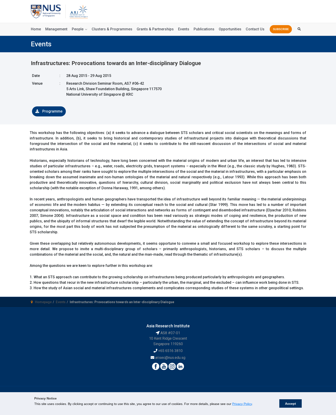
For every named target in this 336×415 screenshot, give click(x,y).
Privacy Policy (242, 404)
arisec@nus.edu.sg (170, 357)
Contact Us (255, 29)
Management (56, 29)
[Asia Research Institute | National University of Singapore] (78, 11)
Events (183, 29)
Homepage (43, 302)
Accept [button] (290, 403)
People (77, 29)
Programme (51, 111)
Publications (204, 29)
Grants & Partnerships (155, 29)
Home (36, 29)
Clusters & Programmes (112, 29)
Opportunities (230, 29)
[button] (281, 29)
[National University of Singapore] (46, 11)
